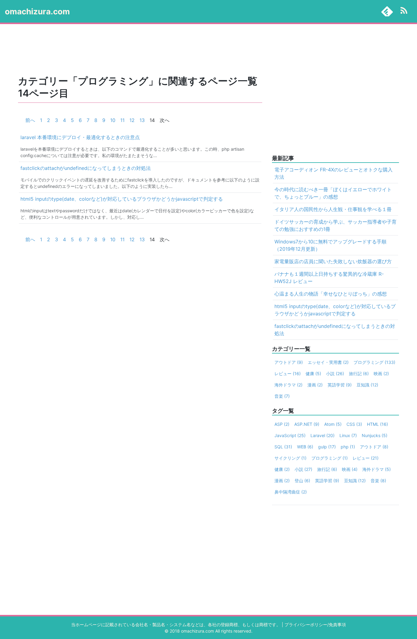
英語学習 (340, 384)
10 (112, 120)
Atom (333, 424)
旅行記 (359, 373)
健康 (313, 373)
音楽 (282, 396)
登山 (302, 480)
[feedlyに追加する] (387, 11)
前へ (30, 120)
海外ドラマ (288, 384)
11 (122, 120)
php (348, 446)
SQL (283, 446)
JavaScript (290, 435)
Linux (348, 435)
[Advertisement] (196, 50)
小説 (335, 373)
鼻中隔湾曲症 (290, 491)
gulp (327, 446)
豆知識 (367, 384)
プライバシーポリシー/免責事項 (315, 624)
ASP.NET (306, 424)
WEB (305, 446)
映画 (381, 373)
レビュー (287, 373)
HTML (377, 424)
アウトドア (288, 362)
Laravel (322, 435)
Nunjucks (374, 435)
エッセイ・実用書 (328, 362)
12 (132, 120)
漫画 (315, 384)
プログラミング (374, 362)
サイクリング (290, 458)
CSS (354, 424)
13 (142, 120)
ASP (281, 424)
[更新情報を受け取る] (404, 11)
